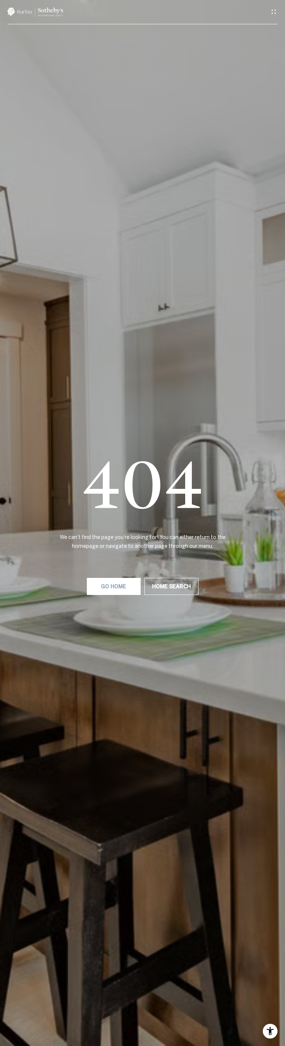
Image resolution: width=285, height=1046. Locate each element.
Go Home (113, 586)
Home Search (171, 586)
